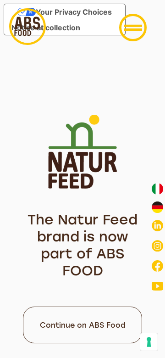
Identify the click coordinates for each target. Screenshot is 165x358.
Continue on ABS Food (83, 325)
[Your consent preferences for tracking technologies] (149, 342)
